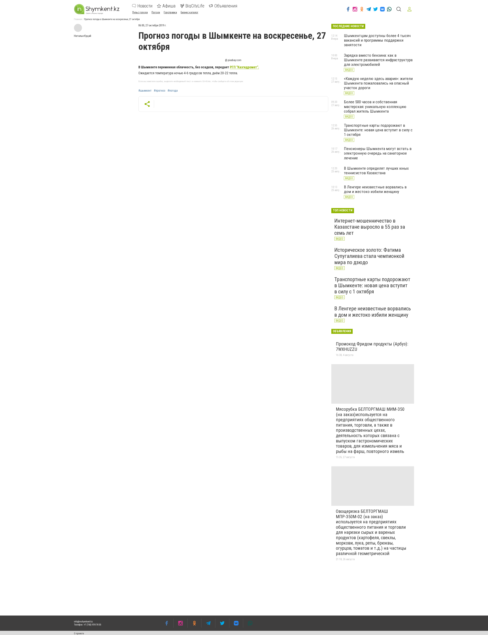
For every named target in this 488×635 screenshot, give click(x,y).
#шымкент (145, 90)
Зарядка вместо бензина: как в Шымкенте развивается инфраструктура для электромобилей (378, 60)
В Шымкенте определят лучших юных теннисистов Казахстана (376, 170)
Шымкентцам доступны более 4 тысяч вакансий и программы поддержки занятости (377, 40)
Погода (156, 12)
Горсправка (170, 12)
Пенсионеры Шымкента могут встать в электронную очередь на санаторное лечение (378, 153)
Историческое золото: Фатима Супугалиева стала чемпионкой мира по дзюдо (369, 256)
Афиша (169, 6)
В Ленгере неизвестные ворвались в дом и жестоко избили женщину (375, 189)
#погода (173, 90)
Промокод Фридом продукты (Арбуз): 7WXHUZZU (372, 346)
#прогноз (159, 90)
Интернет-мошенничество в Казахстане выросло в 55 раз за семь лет (369, 227)
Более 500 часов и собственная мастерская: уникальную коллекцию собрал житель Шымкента (375, 106)
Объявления (225, 6)
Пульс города (140, 12)
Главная (78, 19)
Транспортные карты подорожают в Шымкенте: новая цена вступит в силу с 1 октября (378, 130)
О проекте (79, 633)
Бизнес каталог (189, 12)
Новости (144, 6)
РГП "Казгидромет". (244, 67)
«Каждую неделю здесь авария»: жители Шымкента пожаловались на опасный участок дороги (378, 83)
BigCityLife (194, 6)
